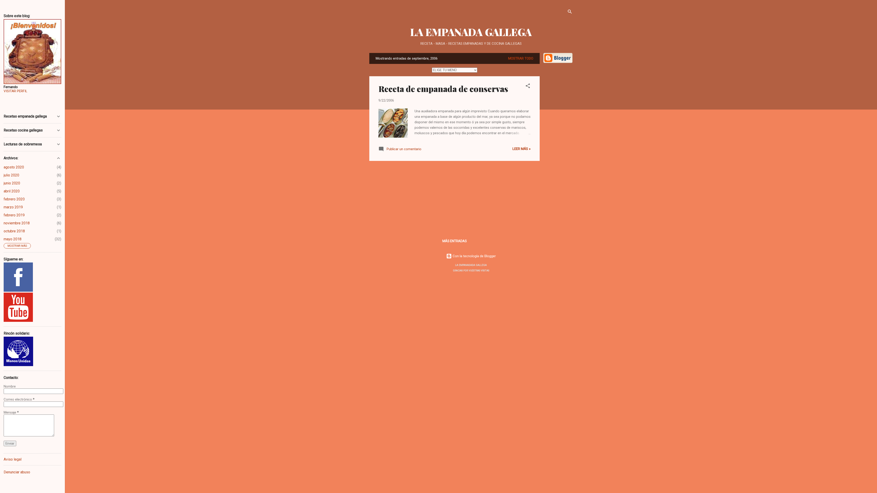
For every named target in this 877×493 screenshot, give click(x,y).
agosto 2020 (14, 167)
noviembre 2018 (17, 223)
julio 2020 (11, 175)
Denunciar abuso (17, 472)
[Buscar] (570, 12)
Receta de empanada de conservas (443, 88)
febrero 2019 (14, 215)
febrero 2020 (14, 199)
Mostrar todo (520, 58)
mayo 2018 (12, 239)
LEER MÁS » (521, 149)
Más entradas (454, 241)
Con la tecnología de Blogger (474, 256)
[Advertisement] (558, 136)
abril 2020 (12, 191)
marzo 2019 (13, 207)
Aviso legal (12, 459)
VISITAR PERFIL (15, 91)
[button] (528, 86)
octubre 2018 (14, 231)
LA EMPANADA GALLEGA (471, 32)
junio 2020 (12, 183)
